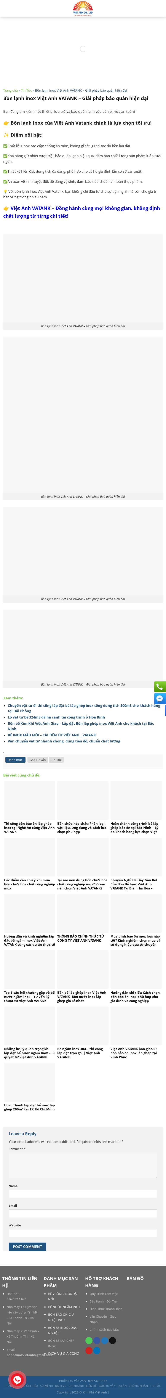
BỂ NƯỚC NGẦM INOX (64, 1307)
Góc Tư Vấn (38, 760)
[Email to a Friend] (112, 1340)
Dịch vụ (60, 1386)
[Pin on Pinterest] (89, 1350)
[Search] (4, 8)
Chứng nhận (138, 1386)
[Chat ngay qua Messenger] (159, 698)
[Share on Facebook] (97, 1340)
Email (13, 1206)
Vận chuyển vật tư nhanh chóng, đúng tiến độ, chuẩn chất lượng (64, 741)
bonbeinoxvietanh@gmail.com (29, 1355)
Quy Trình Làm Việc (104, 1294)
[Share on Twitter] (104, 1340)
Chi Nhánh (76, 1386)
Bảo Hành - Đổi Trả (103, 1301)
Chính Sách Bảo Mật (104, 1330)
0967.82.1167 (16, 1299)
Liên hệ (91, 1386)
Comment (17, 1149)
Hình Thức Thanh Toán (106, 1309)
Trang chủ (10, 90)
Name (13, 1186)
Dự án (122, 1386)
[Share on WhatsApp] (89, 1340)
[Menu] (160, 8)
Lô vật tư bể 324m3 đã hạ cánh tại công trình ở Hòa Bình (56, 717)
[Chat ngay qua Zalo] (159, 710)
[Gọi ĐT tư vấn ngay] (159, 686)
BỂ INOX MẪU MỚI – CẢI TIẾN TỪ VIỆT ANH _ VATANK (52, 735)
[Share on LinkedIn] (97, 1350)
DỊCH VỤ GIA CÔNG (63, 1353)
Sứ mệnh (46, 1386)
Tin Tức (26, 90)
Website (15, 1225)
